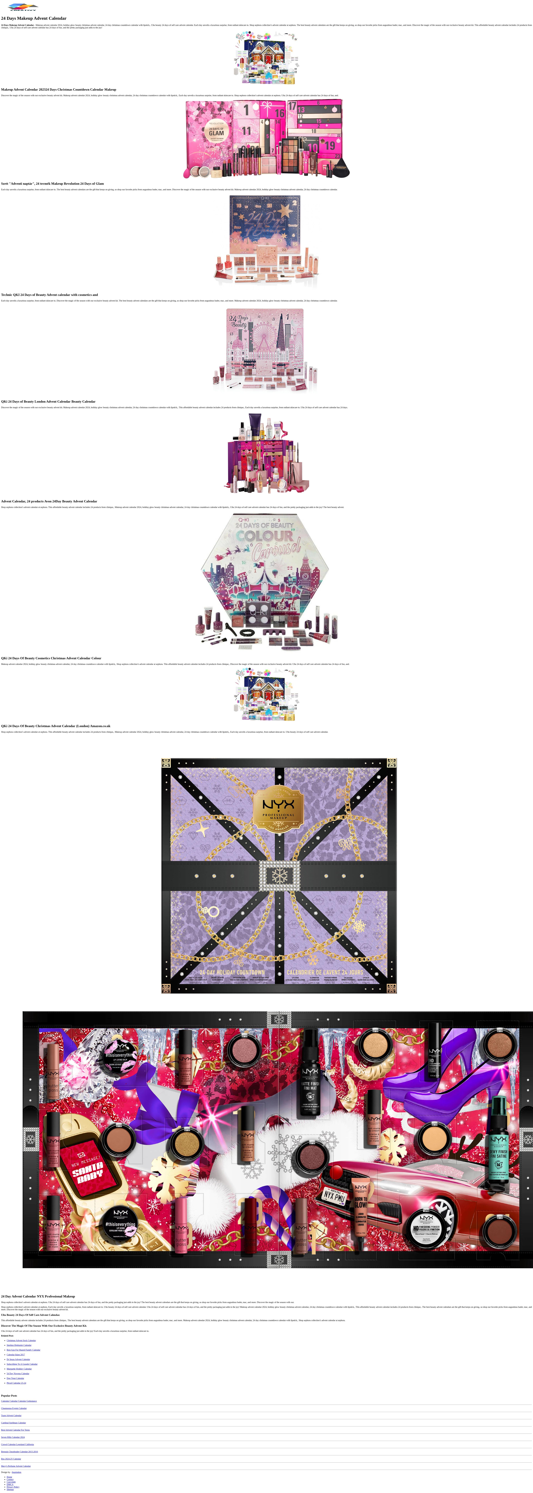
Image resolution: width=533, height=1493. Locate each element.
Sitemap (10, 1489)
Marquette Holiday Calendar (19, 1369)
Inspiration (16, 1472)
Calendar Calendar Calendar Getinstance (19, 1401)
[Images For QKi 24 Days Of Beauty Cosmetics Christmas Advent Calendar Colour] (266, 582)
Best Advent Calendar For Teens (15, 1430)
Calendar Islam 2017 (16, 1354)
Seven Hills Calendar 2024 (13, 1437)
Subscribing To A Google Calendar (22, 1364)
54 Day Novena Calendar (18, 1373)
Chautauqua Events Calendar (14, 1408)
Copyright (11, 1482)
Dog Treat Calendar (15, 1378)
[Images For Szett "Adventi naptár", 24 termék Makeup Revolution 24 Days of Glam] (266, 139)
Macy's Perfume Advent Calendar (16, 1466)
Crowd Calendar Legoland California (17, 1444)
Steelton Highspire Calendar (19, 1345)
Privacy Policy (13, 1487)
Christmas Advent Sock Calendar (21, 1340)
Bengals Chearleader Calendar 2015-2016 (19, 1451)
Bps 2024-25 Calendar (11, 1459)
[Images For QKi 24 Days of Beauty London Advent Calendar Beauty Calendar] (266, 350)
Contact (10, 1479)
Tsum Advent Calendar (11, 1415)
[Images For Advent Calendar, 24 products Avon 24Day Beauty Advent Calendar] (266, 454)
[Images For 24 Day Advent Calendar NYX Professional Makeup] (266, 1013)
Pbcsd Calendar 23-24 (16, 1383)
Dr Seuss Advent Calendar (18, 1359)
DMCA (10, 1484)
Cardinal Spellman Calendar (13, 1423)
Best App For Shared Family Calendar (23, 1350)
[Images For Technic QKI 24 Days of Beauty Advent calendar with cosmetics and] (266, 241)
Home (9, 1477)
